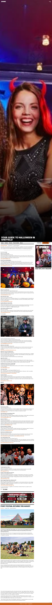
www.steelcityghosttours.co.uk (6, 301)
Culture (6, 242)
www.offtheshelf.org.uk (5, 367)
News (2, 242)
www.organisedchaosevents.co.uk (7, 442)
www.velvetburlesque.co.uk (6, 417)
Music (21, 242)
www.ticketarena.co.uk (5, 478)
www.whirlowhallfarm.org (5, 258)
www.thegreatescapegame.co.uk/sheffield (8, 373)
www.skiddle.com (4, 411)
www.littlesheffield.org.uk (5, 312)
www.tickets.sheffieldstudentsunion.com (8, 350)
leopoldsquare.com (8, 424)
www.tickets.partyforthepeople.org (7, 485)
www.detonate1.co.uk (9, 430)
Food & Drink (16, 242)
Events (10, 242)
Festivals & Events (4, 245)
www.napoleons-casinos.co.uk (6, 380)
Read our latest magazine (26, 603)
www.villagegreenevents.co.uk (6, 265)
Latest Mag (45, 242)
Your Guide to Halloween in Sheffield (18, 238)
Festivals (2, 508)
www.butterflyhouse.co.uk (5, 294)
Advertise (39, 242)
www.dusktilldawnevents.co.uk (6, 343)
